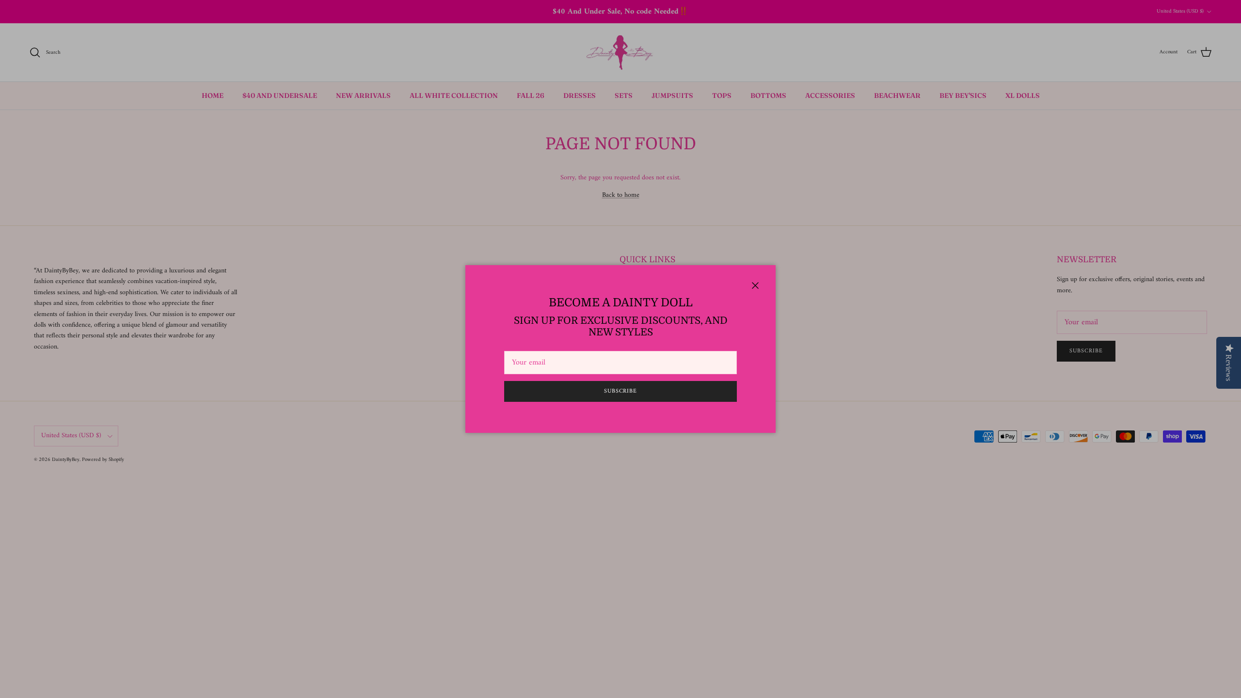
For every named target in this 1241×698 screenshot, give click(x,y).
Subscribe (620, 391)
